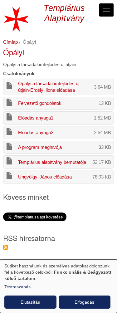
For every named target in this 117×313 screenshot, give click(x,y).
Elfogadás (84, 302)
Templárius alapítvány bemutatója (52, 162)
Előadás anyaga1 (35, 117)
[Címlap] (16, 19)
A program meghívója (40, 147)
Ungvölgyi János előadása (45, 176)
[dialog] (58, 286)
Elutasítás (30, 302)
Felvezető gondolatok (39, 103)
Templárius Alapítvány (64, 13)
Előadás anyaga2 (35, 132)
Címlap (10, 42)
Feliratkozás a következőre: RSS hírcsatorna (5, 247)
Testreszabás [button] (17, 286)
